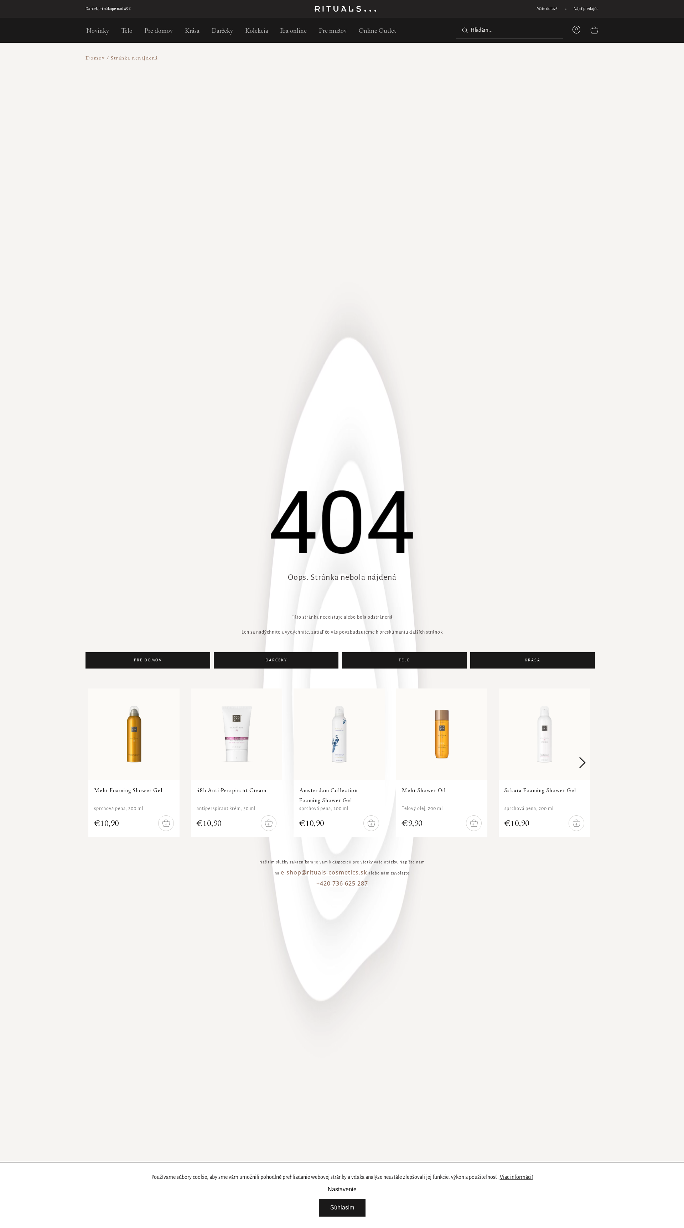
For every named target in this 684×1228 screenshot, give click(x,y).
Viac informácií (516, 1177)
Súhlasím (342, 1207)
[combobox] (509, 30)
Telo (404, 660)
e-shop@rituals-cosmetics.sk (324, 872)
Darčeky (276, 660)
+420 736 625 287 (342, 883)
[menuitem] (97, 30)
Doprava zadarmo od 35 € (107, 9)
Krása (532, 660)
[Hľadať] (463, 30)
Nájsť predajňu (586, 9)
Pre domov (148, 660)
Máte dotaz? (547, 9)
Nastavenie (342, 1189)
